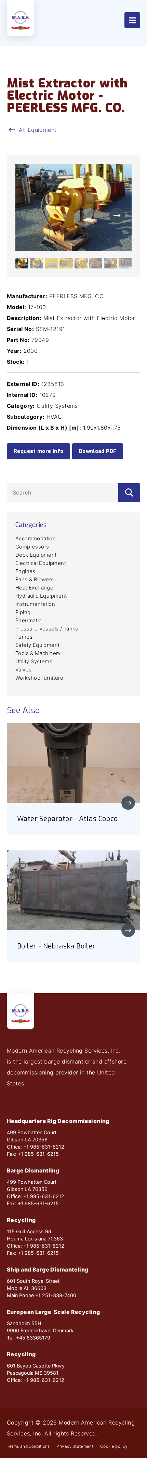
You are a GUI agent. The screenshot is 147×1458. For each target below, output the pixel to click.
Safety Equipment (37, 645)
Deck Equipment (36, 555)
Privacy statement (74, 1446)
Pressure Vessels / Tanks (46, 628)
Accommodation (35, 538)
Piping (22, 612)
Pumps (23, 637)
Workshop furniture (39, 678)
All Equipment (38, 129)
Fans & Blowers (34, 579)
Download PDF (98, 451)
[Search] (129, 492)
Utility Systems (33, 661)
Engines (25, 571)
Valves (23, 669)
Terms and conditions (28, 1446)
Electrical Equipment (40, 563)
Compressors (32, 546)
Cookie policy (114, 1446)
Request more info (38, 451)
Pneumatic (28, 620)
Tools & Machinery (38, 653)
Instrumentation (35, 604)
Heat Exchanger (35, 587)
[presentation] (117, 215)
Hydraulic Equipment (41, 596)
